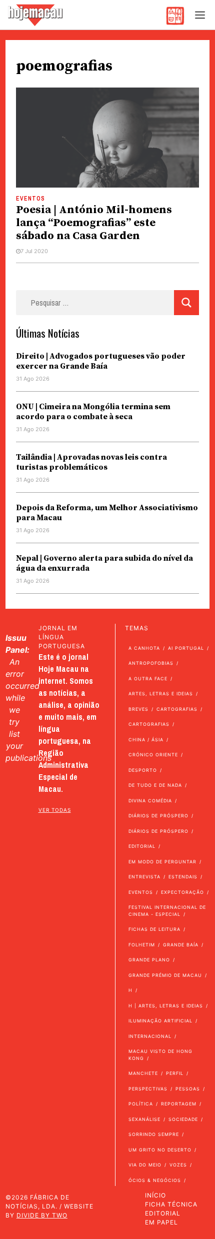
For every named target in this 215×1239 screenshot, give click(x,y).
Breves (138, 709)
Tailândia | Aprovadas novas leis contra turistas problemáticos (91, 462)
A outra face (148, 678)
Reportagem (178, 1103)
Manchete (143, 1073)
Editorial (142, 846)
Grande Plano (149, 959)
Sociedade (183, 1119)
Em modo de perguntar (162, 861)
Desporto (142, 770)
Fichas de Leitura (154, 929)
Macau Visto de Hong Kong (160, 1054)
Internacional (150, 1036)
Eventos (30, 199)
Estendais (183, 876)
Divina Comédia (150, 800)
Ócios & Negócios (154, 1180)
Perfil (175, 1073)
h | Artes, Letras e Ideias (165, 1005)
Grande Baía (180, 944)
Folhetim (141, 944)
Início (155, 1195)
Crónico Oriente (153, 754)
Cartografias (177, 709)
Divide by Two (42, 1215)
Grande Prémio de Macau (165, 975)
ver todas (54, 810)
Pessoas (188, 1088)
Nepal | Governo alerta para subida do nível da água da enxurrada (104, 563)
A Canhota (144, 648)
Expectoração (182, 892)
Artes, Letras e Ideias (160, 693)
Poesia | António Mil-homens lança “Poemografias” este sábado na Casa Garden (94, 223)
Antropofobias (151, 663)
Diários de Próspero (158, 815)
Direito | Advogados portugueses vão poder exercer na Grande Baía (101, 361)
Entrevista (144, 876)
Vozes (178, 1164)
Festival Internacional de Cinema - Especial (167, 910)
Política (140, 1103)
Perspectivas (148, 1088)
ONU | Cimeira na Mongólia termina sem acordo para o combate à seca (93, 412)
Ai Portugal (186, 648)
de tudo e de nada (155, 785)
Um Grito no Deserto (160, 1149)
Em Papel (161, 1222)
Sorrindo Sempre (153, 1134)
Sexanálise (144, 1119)
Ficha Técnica (171, 1204)
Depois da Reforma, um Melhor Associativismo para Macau (107, 513)
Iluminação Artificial (160, 1020)
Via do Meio (145, 1164)
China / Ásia (146, 739)
